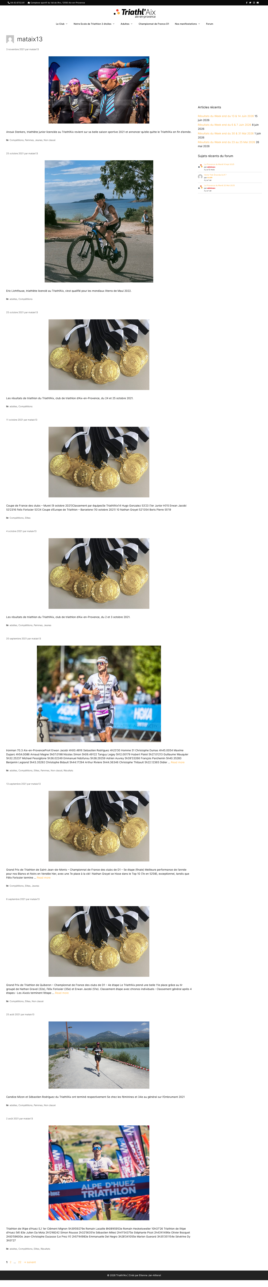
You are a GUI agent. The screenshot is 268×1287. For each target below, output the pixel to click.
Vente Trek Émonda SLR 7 (215, 175)
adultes (13, 299)
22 (20, 1262)
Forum (209, 23)
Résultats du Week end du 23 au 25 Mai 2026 (226, 142)
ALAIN (209, 177)
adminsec (211, 167)
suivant (30, 1262)
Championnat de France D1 (154, 23)
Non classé (49, 140)
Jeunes (38, 140)
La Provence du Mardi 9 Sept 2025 (219, 164)
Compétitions (17, 140)
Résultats (68, 770)
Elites (28, 517)
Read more (178, 762)
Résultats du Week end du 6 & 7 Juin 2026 (224, 124)
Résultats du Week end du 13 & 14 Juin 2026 (226, 116)
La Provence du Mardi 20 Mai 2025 (219, 185)
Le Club (60, 23)
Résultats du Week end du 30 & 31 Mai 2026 (226, 133)
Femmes (29, 140)
